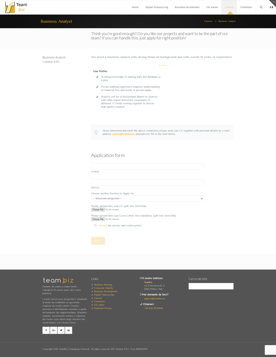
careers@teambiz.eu (123, 134)
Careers (208, 21)
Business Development (105, 291)
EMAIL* (95, 187)
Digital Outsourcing (104, 295)
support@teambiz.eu (154, 298)
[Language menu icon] (271, 7)
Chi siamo (99, 305)
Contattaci (99, 301)
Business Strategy (103, 284)
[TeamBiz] (17, 7)
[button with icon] (46, 330)
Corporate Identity (103, 288)
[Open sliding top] (272, 3)
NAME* (95, 171)
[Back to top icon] (263, 352)
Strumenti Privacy (103, 308)
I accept (102, 225)
